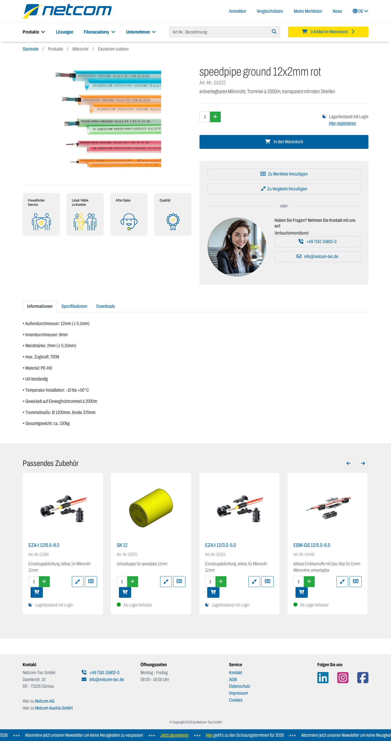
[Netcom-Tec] (67, 11)
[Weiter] (362, 463)
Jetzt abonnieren (164, 735)
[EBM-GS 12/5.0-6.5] (327, 508)
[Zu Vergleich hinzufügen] (78, 581)
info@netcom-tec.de (320, 256)
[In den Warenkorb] (37, 592)
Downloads (105, 306)
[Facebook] (362, 677)
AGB (233, 679)
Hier (199, 735)
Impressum (238, 693)
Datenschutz (239, 686)
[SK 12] (151, 508)
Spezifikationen (74, 306)
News (337, 11)
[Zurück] (348, 463)
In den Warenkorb (288, 141)
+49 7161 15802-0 (321, 241)
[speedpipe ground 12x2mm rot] (107, 118)
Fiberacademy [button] (97, 32)
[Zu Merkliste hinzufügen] (91, 581)
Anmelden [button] (237, 11)
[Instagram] (342, 677)
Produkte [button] (31, 32)
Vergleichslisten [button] (270, 11)
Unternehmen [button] (138, 32)
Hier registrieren (342, 123)
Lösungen (64, 32)
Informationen (39, 306)
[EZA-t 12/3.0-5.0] (239, 508)
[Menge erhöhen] (215, 117)
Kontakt (235, 672)
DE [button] (360, 11)
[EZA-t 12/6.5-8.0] (62, 508)
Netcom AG (45, 701)
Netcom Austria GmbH (54, 708)
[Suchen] (274, 32)
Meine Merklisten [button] (308, 11)
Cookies (236, 700)
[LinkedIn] (322, 677)
